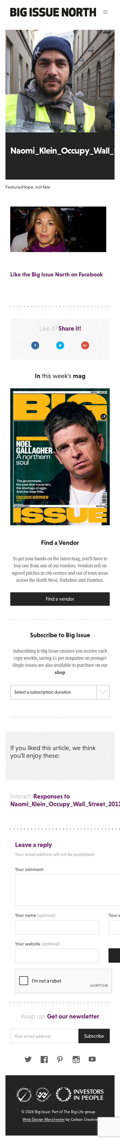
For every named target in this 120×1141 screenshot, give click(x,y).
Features (13, 187)
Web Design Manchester (43, 1119)
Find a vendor (60, 599)
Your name (35, 915)
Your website (37, 943)
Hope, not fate (36, 187)
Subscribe (94, 1036)
